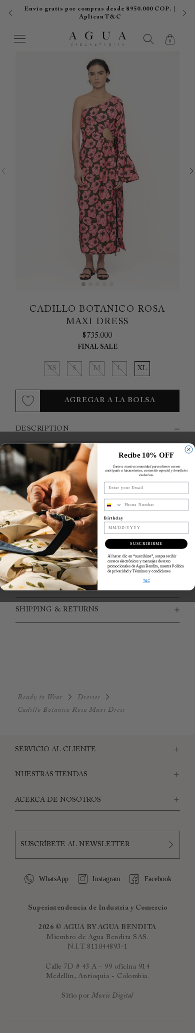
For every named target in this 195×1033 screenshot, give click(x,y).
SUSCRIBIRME (146, 543)
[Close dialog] (188, 449)
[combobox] (113, 505)
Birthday (114, 518)
